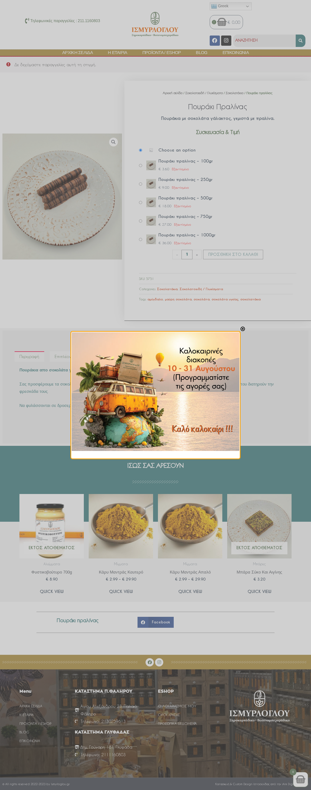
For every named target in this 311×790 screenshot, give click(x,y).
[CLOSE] (242, 328)
